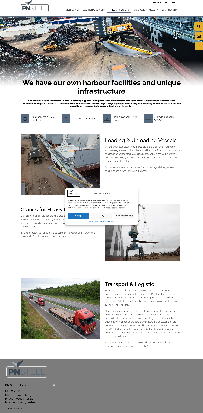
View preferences (124, 215)
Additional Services (94, 10)
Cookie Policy (93, 221)
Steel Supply (72, 10)
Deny (101, 215)
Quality (153, 10)
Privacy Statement (107, 221)
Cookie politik (13, 408)
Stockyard (139, 10)
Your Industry (170, 10)
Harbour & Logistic (119, 10)
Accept (78, 215)
